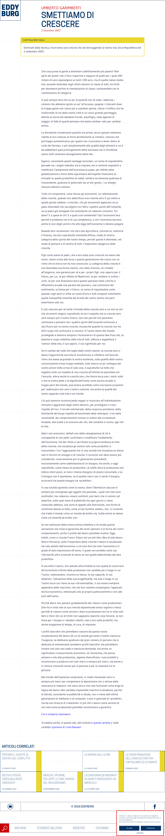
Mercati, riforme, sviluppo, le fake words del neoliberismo (58, 779)
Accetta (129, 828)
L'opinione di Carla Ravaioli (65, 727)
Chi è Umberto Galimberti (55, 714)
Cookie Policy (140, 833)
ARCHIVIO (20, 828)
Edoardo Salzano (49, 828)
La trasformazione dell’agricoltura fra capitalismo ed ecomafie (141, 758)
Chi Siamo (102, 828)
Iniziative (79, 828)
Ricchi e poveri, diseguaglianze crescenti (12, 779)
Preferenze (151, 828)
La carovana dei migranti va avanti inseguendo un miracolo (100, 779)
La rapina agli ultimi (97, 754)
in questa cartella (101, 722)
